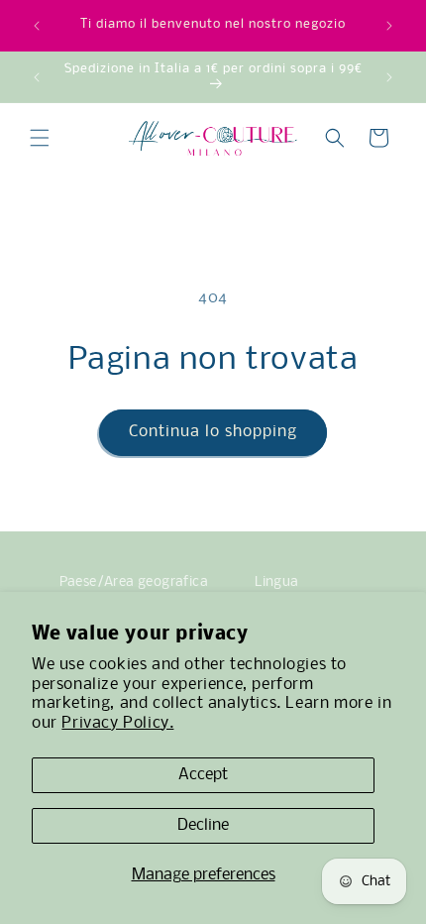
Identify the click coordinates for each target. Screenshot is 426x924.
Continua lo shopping (213, 431)
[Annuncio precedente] (36, 26)
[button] (39, 138)
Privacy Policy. (117, 723)
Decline (203, 825)
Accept (203, 774)
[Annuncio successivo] (389, 26)
